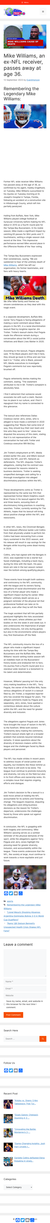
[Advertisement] (25, 154)
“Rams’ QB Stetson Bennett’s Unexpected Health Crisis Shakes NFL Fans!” (22, 927)
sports (10, 901)
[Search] (42, 1039)
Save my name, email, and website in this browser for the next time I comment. (24, 1004)
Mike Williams (10, 265)
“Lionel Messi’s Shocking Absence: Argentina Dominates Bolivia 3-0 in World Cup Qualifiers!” (24, 916)
